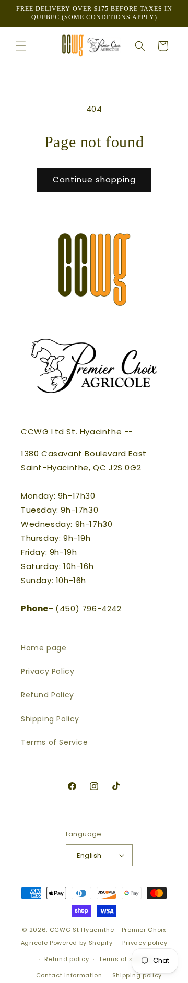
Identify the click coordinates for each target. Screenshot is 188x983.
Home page (43, 648)
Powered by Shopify (81, 943)
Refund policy (66, 959)
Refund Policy (47, 695)
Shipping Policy (50, 719)
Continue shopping (94, 179)
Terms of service (126, 959)
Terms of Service (54, 742)
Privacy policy (144, 943)
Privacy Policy (47, 671)
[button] (20, 45)
